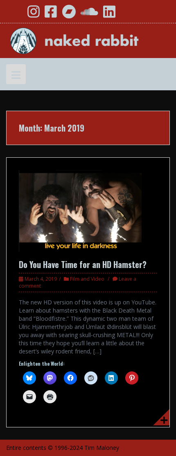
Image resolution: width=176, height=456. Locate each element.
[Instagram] (33, 14)
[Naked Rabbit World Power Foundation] (88, 40)
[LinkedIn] (109, 14)
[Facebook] (51, 14)
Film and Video (87, 278)
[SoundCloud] (89, 14)
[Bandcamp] (69, 14)
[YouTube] (16, 14)
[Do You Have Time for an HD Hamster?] (80, 210)
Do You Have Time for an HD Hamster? (83, 264)
